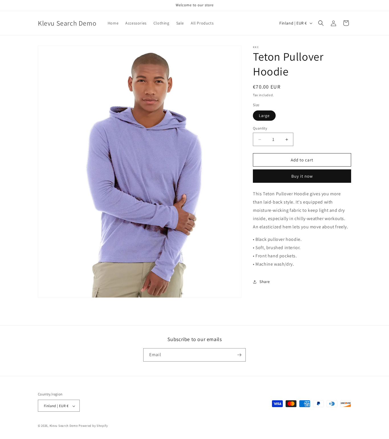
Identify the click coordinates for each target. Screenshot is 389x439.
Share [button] (264, 281)
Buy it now (302, 176)
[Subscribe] (239, 355)
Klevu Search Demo (64, 426)
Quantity (260, 128)
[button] (321, 23)
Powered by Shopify (93, 426)
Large (264, 115)
